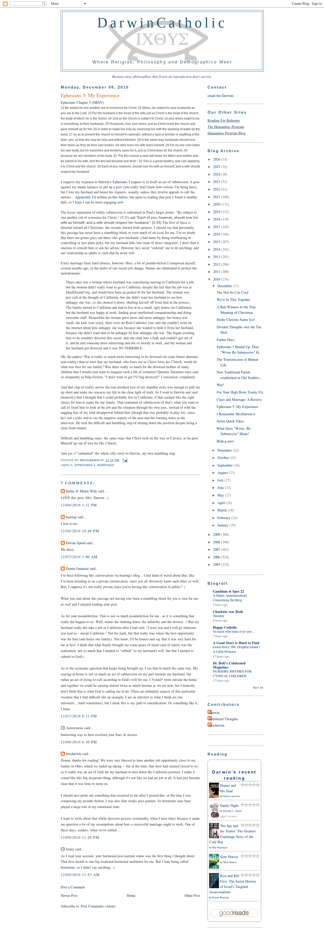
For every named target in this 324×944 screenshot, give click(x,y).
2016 (217, 234)
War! (220, 384)
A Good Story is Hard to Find (236, 642)
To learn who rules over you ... (234, 631)
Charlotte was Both (228, 611)
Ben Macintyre (219, 847)
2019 (217, 211)
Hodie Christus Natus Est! (236, 319)
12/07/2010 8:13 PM (79, 716)
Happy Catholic (225, 627)
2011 (217, 271)
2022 (217, 189)
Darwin (214, 712)
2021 (217, 196)
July (221, 480)
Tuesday (218, 615)
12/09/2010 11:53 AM (80, 874)
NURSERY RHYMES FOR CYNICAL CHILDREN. (232, 673)
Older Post (192, 895)
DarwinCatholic (162, 22)
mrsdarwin (73, 753)
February (224, 517)
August (223, 472)
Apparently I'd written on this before (101, 197)
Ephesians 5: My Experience (237, 406)
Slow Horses (229, 856)
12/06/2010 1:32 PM (79, 505)
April (221, 502)
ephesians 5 (85, 465)
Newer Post (69, 895)
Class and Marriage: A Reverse (239, 399)
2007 (217, 549)
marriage (105, 465)
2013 (217, 256)
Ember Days (226, 339)
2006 (217, 557)
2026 (217, 159)
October (223, 457)
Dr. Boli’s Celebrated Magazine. (229, 665)
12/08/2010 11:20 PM (80, 837)
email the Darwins (221, 95)
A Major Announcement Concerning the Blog (230, 597)
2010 (217, 279)
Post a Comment (73, 887)
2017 (217, 226)
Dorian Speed (75, 542)
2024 (217, 174)
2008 (217, 542)
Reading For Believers (224, 120)
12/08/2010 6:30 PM (79, 742)
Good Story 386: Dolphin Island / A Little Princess (236, 649)
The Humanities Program (226, 126)
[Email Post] (124, 460)
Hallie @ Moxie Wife (81, 491)
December (225, 285)
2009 (217, 534)
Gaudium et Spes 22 (228, 591)
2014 (217, 249)
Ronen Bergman (220, 897)
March (222, 510)
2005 (217, 564)
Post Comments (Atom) (98, 906)
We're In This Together (233, 299)
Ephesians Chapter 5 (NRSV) (82, 102)
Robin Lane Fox (231, 796)
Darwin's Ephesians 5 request (121, 181)
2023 (217, 181)
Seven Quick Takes (230, 421)
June (221, 487)
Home (131, 895)
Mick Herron (229, 862)
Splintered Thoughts (223, 718)
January (223, 525)
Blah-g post (225, 441)
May (221, 495)
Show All (258, 687)
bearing (71, 516)
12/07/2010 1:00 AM (79, 556)
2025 (217, 166)
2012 (217, 264)
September (225, 465)
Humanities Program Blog (227, 133)
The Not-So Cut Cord (232, 292)
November (225, 450)
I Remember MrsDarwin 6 (236, 413)
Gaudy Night (229, 805)
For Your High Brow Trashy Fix (240, 392)
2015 (217, 241)
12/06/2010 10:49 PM (80, 530)
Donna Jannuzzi (77, 568)
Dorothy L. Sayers (232, 811)
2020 (217, 204)
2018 (217, 219)
